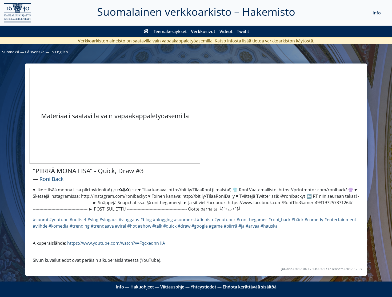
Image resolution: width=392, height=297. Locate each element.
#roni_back (279, 220)
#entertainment (340, 220)
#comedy (314, 220)
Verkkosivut (203, 31)
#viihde (40, 226)
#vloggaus (129, 220)
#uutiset (78, 220)
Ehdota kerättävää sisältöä (250, 287)
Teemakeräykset (170, 31)
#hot (132, 226)
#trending (80, 226)
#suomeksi (185, 220)
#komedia (59, 226)
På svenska (35, 51)
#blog (146, 220)
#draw (184, 226)
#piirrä (230, 226)
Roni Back (51, 179)
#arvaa (252, 226)
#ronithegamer (252, 220)
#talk (157, 226)
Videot (226, 31)
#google (199, 226)
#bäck (297, 220)
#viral (120, 226)
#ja (241, 226)
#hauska (269, 226)
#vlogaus (108, 220)
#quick (170, 226)
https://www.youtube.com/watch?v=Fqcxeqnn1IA (116, 243)
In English (59, 51)
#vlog (92, 220)
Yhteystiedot (203, 287)
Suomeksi (10, 51)
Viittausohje (172, 287)
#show (144, 226)
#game (216, 226)
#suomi (40, 220)
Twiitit (243, 31)
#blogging (163, 220)
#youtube (59, 220)
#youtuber (224, 220)
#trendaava (102, 226)
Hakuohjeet (142, 287)
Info (377, 13)
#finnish (205, 220)
